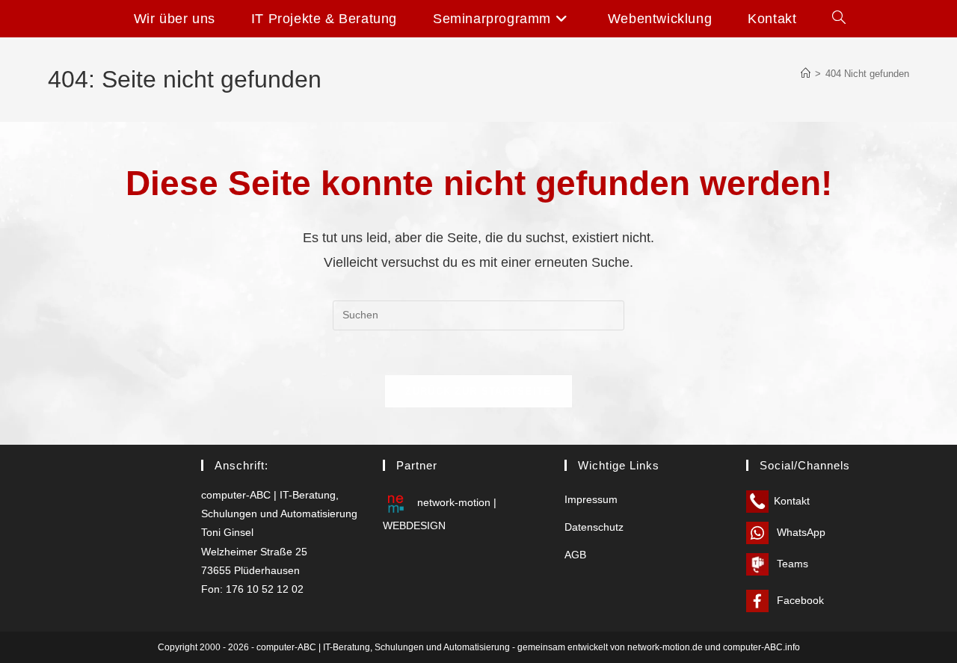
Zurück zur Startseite (478, 391)
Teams (791, 564)
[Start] (805, 73)
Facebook (799, 600)
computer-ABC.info (761, 647)
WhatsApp (799, 532)
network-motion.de (665, 647)
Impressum (591, 499)
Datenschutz (594, 527)
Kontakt (792, 501)
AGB (575, 555)
